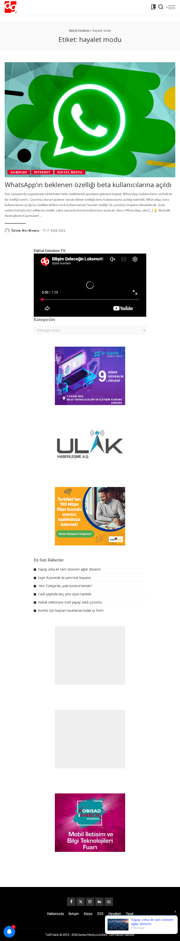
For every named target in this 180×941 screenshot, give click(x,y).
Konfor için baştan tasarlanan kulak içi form (71, 610)
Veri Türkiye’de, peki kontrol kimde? (65, 586)
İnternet (42, 172)
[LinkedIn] (99, 901)
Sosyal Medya (69, 172)
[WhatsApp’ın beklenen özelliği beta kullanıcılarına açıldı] (90, 119)
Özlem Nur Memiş (25, 230)
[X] (80, 901)
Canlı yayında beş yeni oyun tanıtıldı (64, 594)
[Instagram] (90, 901)
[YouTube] (109, 901)
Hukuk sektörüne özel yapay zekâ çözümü (70, 602)
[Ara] (161, 7)
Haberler (18, 172)
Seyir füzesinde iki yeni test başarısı (64, 577)
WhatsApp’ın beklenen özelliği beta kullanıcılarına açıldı (88, 184)
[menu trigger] (170, 7)
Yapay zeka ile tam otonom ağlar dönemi (69, 569)
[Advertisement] (90, 655)
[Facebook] (71, 901)
